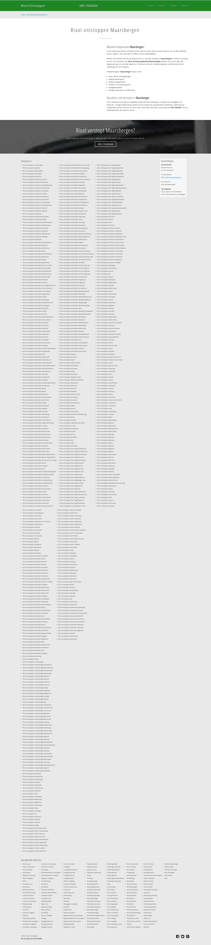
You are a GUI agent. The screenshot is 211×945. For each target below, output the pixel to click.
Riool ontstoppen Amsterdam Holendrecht (36, 377)
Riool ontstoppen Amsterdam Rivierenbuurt (73, 196)
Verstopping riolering (150, 895)
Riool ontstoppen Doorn (104, 222)
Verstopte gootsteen (150, 904)
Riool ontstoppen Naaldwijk (106, 469)
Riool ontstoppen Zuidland (66, 633)
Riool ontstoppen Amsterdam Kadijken (35, 408)
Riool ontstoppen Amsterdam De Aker (35, 297)
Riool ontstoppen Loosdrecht (106, 406)
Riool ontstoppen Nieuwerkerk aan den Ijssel (111, 483)
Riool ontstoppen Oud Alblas (32, 510)
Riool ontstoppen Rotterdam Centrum (35, 562)
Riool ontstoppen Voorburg (66, 562)
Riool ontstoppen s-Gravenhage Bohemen (36, 676)
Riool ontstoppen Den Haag (68, 446)
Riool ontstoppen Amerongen (32, 174)
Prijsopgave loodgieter (70, 904)
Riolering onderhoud (93, 901)
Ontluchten (67, 890)
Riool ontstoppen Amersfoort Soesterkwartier (37, 205)
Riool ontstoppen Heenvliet (105, 314)
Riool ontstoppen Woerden (66, 587)
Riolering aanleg (92, 881)
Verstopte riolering (149, 910)
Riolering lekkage (92, 898)
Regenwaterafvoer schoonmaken (73, 918)
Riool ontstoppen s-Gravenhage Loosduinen (37, 710)
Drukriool (26, 910)
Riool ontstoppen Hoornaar (105, 340)
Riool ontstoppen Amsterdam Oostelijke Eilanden (38, 474)
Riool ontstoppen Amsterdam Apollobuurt (36, 248)
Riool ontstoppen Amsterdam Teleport (72, 242)
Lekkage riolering (46, 927)
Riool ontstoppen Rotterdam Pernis (34, 625)
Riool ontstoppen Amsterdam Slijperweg (72, 216)
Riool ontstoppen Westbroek (67, 579)
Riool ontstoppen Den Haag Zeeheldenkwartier (112, 208)
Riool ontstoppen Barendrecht (69, 365)
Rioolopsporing (132, 892)
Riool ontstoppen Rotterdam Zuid (33, 650)
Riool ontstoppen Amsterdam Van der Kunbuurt (75, 265)
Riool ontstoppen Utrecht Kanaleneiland (35, 839)
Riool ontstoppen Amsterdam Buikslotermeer (37, 274)
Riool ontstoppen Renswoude (32, 536)
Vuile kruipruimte (149, 924)
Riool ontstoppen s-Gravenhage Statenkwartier (38, 742)
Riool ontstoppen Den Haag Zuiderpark (109, 214)
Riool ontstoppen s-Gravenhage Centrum (36, 679)
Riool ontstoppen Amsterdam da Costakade (36, 291)
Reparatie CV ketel (69, 927)
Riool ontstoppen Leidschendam (107, 383)
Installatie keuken (46, 895)
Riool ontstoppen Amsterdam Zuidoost (72, 348)
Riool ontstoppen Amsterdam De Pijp (34, 311)
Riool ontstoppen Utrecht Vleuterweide (70, 533)
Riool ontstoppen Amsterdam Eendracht (35, 337)
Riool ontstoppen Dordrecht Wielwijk (108, 262)
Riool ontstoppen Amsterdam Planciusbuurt (73, 171)
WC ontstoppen (170, 872)
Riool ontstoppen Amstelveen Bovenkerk (36, 216)
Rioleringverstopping (114, 881)
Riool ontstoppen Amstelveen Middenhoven (37, 225)
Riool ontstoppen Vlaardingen (67, 556)
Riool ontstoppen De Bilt (67, 431)
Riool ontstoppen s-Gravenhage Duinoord (36, 685)
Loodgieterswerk (68, 878)
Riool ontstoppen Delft (67, 443)
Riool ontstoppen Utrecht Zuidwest (69, 544)
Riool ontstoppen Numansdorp (107, 494)
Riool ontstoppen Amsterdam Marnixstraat (36, 431)
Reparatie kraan (92, 867)
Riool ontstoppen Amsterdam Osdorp (35, 492)
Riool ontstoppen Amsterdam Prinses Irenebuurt (75, 179)
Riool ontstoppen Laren (104, 374)
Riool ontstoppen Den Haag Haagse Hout (73, 480)
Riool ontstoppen (112, 915)
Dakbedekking (27, 904)
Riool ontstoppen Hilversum (106, 325)
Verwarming (147, 913)
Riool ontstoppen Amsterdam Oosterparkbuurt (38, 480)
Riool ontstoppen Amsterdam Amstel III (35, 245)
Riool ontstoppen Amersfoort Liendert (35, 194)
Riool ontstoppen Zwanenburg (67, 636)
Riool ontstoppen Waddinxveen (68, 570)
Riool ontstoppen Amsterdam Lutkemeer (36, 428)
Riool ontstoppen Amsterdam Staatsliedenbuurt (75, 237)
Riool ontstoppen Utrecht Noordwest (69, 510)
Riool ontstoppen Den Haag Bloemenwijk (73, 460)
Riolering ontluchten (93, 904)
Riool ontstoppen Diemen (105, 219)
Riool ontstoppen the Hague (32, 811)
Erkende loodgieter (29, 913)
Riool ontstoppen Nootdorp (106, 492)
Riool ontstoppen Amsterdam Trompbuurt (73, 248)
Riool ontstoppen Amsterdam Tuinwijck (72, 262)
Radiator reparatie (69, 913)
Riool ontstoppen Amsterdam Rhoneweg (72, 188)
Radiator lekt (67, 910)
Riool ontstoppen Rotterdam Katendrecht (36, 590)
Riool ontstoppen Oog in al (105, 500)
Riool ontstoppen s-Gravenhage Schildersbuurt (38, 733)
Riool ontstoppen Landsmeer (106, 371)
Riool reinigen (111, 918)
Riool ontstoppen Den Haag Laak (70, 489)
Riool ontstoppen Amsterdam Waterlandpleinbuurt (76, 297)
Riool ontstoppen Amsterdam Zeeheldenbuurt (74, 337)
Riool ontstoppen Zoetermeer (67, 604)
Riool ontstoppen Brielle (67, 406)
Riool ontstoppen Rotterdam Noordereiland (37, 610)
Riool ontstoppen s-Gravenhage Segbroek (36, 736)
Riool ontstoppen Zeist (65, 599)
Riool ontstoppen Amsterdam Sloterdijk (72, 222)
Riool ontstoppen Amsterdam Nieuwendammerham (39, 457)
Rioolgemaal (131, 872)
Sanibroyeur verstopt (133, 921)
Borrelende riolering (29, 892)
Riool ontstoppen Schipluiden (32, 785)
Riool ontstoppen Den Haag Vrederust (109, 194)
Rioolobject (130, 881)
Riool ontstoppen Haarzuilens (106, 302)
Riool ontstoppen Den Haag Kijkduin (71, 486)
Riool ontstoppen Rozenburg (32, 656)
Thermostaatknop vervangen (153, 875)
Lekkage (43, 918)
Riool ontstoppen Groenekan (106, 297)
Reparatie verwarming (94, 872)
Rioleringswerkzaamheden (115, 878)
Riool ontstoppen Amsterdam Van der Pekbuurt (75, 268)
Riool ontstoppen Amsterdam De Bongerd (36, 305)
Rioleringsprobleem (113, 870)
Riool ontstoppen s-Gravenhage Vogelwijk (36, 748)
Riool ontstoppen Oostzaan (105, 506)
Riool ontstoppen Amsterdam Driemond (35, 328)
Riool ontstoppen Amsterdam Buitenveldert (36, 277)
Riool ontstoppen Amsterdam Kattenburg (36, 414)
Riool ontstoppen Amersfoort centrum (35, 179)
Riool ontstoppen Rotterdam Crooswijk (35, 567)
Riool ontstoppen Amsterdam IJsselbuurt (35, 394)
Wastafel (146, 927)
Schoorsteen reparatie (134, 927)
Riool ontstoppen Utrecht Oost (68, 513)
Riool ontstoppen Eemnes (105, 271)
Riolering (90, 878)
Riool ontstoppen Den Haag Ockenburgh (110, 171)
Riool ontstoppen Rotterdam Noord (34, 607)
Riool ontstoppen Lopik (104, 408)
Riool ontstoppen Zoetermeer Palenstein (71, 625)
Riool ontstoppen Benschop (68, 374)
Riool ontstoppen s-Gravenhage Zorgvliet (36, 768)
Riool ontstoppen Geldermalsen (107, 288)
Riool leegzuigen (112, 904)
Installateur (44, 887)
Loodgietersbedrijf (69, 872)
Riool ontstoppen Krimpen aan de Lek (109, 357)
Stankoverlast (148, 867)
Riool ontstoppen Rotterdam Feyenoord (35, 576)
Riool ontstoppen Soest (30, 794)
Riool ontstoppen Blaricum (68, 388)
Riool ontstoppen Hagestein (106, 305)
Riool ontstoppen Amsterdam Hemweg (35, 374)
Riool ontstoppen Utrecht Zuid (67, 541)
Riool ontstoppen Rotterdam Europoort (35, 573)
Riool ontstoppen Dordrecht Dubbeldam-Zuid (111, 237)
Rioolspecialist (131, 901)
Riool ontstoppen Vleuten (66, 559)
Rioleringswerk (112, 875)
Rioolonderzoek (132, 884)
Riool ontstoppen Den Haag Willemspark (109, 202)
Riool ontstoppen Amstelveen (32, 214)
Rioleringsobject (112, 864)
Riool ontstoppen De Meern (68, 437)
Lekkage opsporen (47, 924)
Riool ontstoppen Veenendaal (67, 547)
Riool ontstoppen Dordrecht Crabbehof (109, 231)
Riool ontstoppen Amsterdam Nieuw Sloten (36, 449)
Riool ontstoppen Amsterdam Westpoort (72, 320)
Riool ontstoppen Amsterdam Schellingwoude (74, 202)
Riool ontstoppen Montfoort (106, 460)
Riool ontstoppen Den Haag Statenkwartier (110, 185)
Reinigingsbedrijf (68, 924)
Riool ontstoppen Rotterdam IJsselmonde (36, 587)
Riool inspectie (112, 901)
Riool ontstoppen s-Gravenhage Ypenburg (36, 762)
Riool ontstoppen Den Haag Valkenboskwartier (112, 188)
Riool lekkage (111, 907)
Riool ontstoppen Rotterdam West (33, 642)
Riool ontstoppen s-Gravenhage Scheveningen (37, 731)
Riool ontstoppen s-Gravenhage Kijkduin (36, 699)
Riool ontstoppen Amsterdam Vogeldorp (72, 282)
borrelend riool (27, 884)
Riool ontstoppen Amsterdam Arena (34, 251)
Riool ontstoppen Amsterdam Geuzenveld (36, 357)
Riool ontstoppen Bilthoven (68, 386)
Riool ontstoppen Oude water (32, 519)
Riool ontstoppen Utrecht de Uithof (34, 837)
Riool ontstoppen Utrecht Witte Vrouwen (71, 539)
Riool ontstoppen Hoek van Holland (108, 328)
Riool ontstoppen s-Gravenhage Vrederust (36, 751)
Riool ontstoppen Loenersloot (106, 403)
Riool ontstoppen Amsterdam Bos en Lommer (37, 265)
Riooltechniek (131, 907)
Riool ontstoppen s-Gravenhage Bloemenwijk (37, 673)
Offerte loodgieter (69, 881)
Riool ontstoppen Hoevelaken (106, 331)
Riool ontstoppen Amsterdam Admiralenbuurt (37, 242)
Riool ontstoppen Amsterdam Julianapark (36, 406)
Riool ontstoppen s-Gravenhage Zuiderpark (36, 771)
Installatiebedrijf (46, 901)
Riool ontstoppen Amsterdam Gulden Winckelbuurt (39, 365)
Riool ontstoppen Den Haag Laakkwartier (73, 492)
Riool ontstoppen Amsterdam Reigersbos (72, 185)
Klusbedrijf (44, 913)
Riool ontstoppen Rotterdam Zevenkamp (36, 647)
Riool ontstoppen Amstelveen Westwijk (35, 237)
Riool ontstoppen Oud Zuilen (32, 516)
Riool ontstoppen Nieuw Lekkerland (108, 474)
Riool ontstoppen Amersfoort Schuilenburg (36, 202)
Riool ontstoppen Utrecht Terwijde (69, 527)
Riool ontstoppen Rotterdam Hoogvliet (35, 584)
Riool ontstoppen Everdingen (106, 280)
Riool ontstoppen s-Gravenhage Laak (34, 702)
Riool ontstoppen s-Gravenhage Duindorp (36, 682)
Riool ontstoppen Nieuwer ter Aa (107, 480)
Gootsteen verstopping (48, 864)
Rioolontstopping (132, 890)
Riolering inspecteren (93, 890)
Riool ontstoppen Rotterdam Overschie (35, 622)
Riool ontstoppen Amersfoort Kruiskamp (35, 191)
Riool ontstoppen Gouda (105, 291)
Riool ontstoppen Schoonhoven (33, 788)
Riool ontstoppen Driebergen (106, 265)
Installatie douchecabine (49, 892)
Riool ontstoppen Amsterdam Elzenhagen (36, 340)
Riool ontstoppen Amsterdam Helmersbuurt (37, 371)
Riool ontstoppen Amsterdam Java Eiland (36, 400)
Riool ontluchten (112, 913)
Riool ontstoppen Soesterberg (32, 796)
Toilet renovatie (148, 881)
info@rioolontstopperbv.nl (173, 177)
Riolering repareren (93, 918)
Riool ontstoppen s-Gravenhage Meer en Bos (37, 719)
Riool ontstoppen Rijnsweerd (32, 547)
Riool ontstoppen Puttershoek (32, 530)
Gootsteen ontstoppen (30, 927)
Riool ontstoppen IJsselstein (105, 351)
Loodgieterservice (69, 875)
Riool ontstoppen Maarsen (105, 423)
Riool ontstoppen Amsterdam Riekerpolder (73, 191)
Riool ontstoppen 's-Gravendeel (33, 165)
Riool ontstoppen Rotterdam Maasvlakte (35, 602)
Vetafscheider (148, 915)
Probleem (66, 907)
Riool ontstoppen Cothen (68, 426)
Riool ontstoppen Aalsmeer (31, 168)
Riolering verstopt (92, 924)
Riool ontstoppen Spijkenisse (32, 802)
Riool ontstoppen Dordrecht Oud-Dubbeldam (111, 248)
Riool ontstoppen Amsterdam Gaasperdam (36, 351)
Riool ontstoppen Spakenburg (32, 799)
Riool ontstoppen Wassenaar (67, 573)
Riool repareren (112, 927)
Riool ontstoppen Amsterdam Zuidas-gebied (74, 343)
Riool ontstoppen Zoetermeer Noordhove (71, 619)
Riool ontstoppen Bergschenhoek (70, 377)
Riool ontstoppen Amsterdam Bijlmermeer (36, 262)
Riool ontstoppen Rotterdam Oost (33, 616)
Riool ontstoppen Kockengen (106, 354)
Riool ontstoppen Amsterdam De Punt (35, 314)
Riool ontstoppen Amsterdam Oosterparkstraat (38, 483)
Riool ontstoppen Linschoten (106, 397)
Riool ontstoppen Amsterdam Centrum (35, 282)
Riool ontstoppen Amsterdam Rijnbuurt (72, 194)
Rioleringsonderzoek (113, 867)
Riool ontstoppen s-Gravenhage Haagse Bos (37, 690)
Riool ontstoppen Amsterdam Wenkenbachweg (74, 305)
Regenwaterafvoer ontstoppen (73, 915)
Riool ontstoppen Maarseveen (106, 426)
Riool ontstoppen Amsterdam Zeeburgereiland (74, 334)
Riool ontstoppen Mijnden (105, 451)
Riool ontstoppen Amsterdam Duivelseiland (36, 331)
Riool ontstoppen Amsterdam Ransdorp (72, 182)
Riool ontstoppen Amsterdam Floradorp (35, 345)
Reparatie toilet (92, 870)
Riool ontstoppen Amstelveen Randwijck (35, 228)
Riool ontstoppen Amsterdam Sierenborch (73, 214)
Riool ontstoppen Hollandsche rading (109, 334)
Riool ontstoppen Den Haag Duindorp (72, 469)
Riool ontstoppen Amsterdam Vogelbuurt (73, 280)
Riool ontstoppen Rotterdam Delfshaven (35, 570)
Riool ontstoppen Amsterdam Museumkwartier (38, 443)
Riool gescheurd (112, 895)
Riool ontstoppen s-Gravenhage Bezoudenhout (38, 670)
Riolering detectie (92, 884)
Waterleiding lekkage (171, 864)
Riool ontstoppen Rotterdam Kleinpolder (36, 593)
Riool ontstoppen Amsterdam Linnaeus (35, 426)
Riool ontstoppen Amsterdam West (71, 308)
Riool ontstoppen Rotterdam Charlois (35, 564)
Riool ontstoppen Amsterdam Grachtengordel (37, 363)
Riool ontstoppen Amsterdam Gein (34, 354)
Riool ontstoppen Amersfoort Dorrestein (35, 182)
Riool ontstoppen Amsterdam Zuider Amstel (73, 345)
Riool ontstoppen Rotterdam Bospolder (35, 556)
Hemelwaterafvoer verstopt (49, 875)
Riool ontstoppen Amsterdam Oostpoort (35, 486)
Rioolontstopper (132, 887)
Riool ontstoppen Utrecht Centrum (34, 834)
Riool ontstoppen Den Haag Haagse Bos (72, 477)
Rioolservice (130, 898)
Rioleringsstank (112, 872)
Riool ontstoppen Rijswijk (31, 550)
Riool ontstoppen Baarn (67, 360)
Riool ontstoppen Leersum (105, 380)
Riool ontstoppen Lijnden (105, 394)
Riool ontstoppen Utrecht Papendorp (70, 521)
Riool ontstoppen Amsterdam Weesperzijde (73, 302)
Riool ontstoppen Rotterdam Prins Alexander (37, 627)
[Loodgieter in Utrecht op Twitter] (183, 936)
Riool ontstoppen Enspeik (105, 277)
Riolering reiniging (93, 913)
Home (23, 14)
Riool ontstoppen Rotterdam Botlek (34, 559)
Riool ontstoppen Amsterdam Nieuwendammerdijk (39, 454)
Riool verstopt (131, 867)
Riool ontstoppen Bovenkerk (69, 397)
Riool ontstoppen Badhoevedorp (70, 363)
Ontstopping (67, 895)
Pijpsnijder (66, 898)
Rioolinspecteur (132, 875)
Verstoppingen (148, 898)
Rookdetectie (131, 915)
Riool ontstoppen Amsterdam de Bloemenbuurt (38, 302)
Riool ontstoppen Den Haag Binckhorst (72, 457)
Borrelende (26, 887)
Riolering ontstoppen (94, 907)
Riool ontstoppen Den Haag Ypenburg (109, 205)
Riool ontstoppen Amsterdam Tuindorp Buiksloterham (77, 254)
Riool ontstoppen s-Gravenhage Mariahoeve (37, 716)
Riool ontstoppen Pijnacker (31, 527)
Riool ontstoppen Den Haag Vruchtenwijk (110, 196)
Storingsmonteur (149, 872)
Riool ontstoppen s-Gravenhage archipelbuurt (37, 665)
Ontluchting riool (68, 892)
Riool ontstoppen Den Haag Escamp (71, 474)
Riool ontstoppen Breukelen (68, 400)
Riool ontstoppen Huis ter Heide (107, 345)
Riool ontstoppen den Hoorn (106, 216)
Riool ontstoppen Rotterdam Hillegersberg (36, 579)
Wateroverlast (169, 867)
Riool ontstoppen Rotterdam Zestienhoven (36, 645)
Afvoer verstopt (28, 870)
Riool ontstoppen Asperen (68, 354)
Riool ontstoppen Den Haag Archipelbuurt (73, 449)
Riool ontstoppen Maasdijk (105, 434)
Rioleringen (90, 927)
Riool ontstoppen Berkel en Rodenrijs (71, 380)
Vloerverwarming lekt (150, 921)
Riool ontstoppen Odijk (104, 497)
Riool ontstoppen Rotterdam (32, 553)
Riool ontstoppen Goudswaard (106, 294)
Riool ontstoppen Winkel (66, 584)
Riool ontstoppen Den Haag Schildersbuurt (110, 176)
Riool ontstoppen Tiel (30, 814)
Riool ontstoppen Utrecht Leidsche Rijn (35, 845)
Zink (166, 878)
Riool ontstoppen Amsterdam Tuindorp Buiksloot (75, 251)
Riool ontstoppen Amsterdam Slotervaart (72, 231)
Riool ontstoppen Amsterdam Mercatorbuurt (37, 434)
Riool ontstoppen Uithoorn (31, 822)
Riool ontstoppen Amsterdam (32, 239)
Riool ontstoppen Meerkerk (105, 446)
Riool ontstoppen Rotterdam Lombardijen (36, 599)
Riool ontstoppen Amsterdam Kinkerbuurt (36, 417)
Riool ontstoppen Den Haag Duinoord (72, 471)
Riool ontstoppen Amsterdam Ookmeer (35, 466)
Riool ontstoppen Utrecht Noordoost (34, 851)
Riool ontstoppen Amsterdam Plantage (72, 174)
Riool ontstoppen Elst (104, 274)
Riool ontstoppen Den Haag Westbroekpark (110, 199)
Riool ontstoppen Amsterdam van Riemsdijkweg (75, 274)
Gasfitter (25, 915)
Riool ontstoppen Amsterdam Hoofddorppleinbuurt (39, 383)
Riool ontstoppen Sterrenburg (32, 805)
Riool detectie (111, 892)
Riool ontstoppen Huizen (105, 348)
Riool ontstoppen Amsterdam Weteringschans (74, 322)
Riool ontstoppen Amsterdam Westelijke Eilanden (75, 314)
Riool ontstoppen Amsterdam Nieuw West (36, 451)
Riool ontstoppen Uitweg (31, 825)
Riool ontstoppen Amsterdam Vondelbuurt (73, 288)
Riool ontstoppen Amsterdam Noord (34, 463)
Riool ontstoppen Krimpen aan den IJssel (110, 360)
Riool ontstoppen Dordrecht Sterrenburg (109, 254)
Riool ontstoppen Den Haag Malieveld (72, 500)
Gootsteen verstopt (47, 867)
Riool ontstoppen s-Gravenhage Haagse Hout (37, 693)
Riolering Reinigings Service (95, 915)
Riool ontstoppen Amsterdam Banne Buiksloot (37, 254)
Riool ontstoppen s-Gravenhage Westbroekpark (38, 756)
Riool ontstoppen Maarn (104, 417)
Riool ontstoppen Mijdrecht (105, 449)
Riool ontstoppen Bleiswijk (68, 391)
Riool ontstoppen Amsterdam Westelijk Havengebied (76, 311)
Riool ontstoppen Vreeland (66, 567)
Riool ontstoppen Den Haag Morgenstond (110, 168)
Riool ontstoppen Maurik (105, 443)
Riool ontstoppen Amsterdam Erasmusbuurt (37, 343)
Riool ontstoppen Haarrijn (105, 300)
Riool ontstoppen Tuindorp (31, 819)
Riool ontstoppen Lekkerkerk (106, 386)
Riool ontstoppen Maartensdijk (106, 431)
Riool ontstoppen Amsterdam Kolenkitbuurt (37, 420)
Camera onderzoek (29, 898)
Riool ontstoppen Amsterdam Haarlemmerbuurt (38, 368)
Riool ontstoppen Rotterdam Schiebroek (35, 630)
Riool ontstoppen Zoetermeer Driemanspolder (72, 613)
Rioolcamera (131, 870)
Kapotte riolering (46, 907)
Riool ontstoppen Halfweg (105, 308)
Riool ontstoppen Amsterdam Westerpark (73, 317)
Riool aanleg (111, 887)
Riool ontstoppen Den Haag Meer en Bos (72, 506)
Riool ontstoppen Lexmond (105, 391)
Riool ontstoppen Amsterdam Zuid (70, 340)
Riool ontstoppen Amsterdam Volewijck (72, 285)
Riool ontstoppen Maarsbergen (36, 14)
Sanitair (129, 924)
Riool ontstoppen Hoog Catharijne (108, 337)
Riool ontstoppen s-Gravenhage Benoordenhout (38, 668)
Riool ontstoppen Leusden (105, 388)
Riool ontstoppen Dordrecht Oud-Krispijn (110, 251)
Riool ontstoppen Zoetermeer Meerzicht (70, 616)
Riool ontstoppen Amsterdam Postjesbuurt (73, 176)
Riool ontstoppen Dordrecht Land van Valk (110, 242)
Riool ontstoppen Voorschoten (68, 564)
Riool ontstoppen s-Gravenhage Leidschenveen (38, 708)
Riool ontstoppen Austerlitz (68, 357)
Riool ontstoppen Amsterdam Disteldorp (35, 322)
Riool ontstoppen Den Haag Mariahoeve (72, 503)
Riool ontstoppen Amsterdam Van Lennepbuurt (75, 271)
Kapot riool (44, 904)
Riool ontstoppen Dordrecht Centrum (109, 228)
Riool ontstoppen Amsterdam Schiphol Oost (74, 211)
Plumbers (66, 901)
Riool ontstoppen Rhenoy (31, 539)
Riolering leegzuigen (93, 895)
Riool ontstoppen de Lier (67, 434)
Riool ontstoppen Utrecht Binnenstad (35, 828)
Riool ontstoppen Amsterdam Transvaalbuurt (74, 245)
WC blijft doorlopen (171, 870)
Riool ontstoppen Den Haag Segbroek (109, 179)
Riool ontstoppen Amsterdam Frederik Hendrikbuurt (39, 348)
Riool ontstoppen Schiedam (31, 782)
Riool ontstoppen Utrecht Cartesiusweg (35, 831)
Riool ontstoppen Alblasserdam (33, 171)
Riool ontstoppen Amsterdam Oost (34, 469)
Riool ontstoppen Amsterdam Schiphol (72, 208)
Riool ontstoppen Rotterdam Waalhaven (35, 639)
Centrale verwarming (29, 901)
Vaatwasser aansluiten (151, 890)
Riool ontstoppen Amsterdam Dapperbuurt (36, 294)
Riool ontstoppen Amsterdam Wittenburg (73, 328)
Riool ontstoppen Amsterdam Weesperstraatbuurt (75, 300)
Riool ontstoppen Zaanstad (66, 596)
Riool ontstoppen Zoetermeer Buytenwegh (71, 607)
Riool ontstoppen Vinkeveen (67, 553)
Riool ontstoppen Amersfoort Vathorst (35, 208)
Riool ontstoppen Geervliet (105, 285)
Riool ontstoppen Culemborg (69, 428)
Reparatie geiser (92, 864)
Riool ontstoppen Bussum (68, 420)
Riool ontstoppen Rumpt (31, 659)
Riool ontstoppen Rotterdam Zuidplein (35, 653)
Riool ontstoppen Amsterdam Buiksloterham (37, 271)
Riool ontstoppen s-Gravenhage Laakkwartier (37, 705)
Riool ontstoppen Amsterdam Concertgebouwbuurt (39, 285)
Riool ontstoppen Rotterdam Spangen (35, 636)
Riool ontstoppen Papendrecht (32, 524)
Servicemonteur (148, 864)
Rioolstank (130, 904)
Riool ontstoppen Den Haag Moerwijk (109, 165)
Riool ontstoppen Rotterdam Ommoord (35, 613)
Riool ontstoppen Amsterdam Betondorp (36, 257)
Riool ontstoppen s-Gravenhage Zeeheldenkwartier (39, 765)
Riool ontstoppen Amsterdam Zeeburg (72, 331)
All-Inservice (26, 872)
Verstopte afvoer (149, 901)
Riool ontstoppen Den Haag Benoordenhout (74, 451)
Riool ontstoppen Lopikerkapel (106, 411)
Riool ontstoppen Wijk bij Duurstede (69, 582)
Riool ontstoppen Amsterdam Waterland (72, 294)
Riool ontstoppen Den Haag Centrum (71, 466)
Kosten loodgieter (46, 915)
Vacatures (147, 892)
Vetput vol (147, 918)
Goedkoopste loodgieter (30, 921)
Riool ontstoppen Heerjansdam (107, 317)
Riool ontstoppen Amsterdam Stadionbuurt (73, 239)
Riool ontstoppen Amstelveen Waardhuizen (36, 234)
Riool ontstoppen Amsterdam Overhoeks (36, 503)
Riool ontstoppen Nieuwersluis (106, 486)
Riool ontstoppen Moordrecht (106, 463)
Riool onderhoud (112, 910)
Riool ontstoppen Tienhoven (32, 816)
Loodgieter (66, 867)
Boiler (24, 881)
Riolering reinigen (92, 910)
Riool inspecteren (112, 898)
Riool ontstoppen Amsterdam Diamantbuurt (37, 320)
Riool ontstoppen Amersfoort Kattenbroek (36, 188)
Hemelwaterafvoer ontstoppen (51, 872)
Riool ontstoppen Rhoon (31, 541)
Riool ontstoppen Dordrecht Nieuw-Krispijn (110, 245)
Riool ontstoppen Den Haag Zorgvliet (108, 211)
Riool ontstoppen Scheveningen (33, 779)
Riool (109, 884)
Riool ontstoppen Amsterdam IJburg (34, 388)
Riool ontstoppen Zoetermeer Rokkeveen (71, 627)
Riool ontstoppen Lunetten (105, 414)
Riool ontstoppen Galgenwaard (107, 282)
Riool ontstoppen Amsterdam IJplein (34, 391)
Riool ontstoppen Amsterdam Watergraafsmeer (74, 291)
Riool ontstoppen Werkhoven (67, 576)
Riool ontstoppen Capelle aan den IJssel (72, 423)
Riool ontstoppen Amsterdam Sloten (71, 219)
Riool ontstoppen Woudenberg (68, 590)
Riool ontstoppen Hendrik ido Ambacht (109, 322)
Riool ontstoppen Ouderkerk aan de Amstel (36, 521)
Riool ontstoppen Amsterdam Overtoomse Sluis (38, 506)
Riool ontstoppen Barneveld (68, 368)
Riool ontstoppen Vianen (66, 550)
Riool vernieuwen (132, 864)
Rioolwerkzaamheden (134, 913)
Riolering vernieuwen (94, 921)
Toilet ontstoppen (149, 878)
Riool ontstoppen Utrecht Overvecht (69, 519)
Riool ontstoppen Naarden (105, 471)
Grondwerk (44, 870)
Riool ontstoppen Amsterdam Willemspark (73, 325)
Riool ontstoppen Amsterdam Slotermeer (72, 225)
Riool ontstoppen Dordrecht (106, 225)
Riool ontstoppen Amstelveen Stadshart (35, 231)
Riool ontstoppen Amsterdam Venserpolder (73, 277)
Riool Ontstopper (33, 6)
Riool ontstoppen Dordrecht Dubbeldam (109, 234)
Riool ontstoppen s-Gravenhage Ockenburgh (37, 728)
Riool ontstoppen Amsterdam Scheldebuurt (73, 199)
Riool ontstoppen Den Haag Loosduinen (72, 497)
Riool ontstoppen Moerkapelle (106, 454)
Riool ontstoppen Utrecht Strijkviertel (70, 524)
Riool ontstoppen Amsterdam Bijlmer (34, 259)
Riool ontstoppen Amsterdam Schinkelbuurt (73, 205)
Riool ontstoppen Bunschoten (69, 411)
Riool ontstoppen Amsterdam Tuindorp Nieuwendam (76, 257)
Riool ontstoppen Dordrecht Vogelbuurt (109, 259)
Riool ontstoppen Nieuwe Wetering (108, 477)
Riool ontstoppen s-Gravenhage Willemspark (37, 759)
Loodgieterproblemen (70, 870)
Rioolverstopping (132, 910)
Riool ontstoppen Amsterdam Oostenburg (36, 477)
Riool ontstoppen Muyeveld (106, 466)
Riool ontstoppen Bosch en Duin (70, 394)
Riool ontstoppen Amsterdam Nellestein (35, 446)
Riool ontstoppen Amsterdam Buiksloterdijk (37, 268)
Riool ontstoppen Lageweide (106, 368)
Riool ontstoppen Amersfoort (32, 176)
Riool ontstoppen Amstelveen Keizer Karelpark (37, 222)
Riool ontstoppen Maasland (105, 437)
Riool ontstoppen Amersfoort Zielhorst (35, 211)
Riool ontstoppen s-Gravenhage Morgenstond (37, 725)
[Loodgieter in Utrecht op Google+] (188, 936)
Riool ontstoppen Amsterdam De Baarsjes (36, 300)
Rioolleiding (130, 878)
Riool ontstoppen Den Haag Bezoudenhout (73, 454)
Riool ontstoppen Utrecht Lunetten (34, 848)
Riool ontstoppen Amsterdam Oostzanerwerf (37, 489)
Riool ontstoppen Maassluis (105, 440)
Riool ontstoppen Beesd (67, 371)
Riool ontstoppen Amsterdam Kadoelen (35, 411)
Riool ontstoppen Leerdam (105, 377)
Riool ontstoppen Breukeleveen (70, 403)
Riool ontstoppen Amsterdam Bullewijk (35, 280)
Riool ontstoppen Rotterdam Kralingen (35, 596)
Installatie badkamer (47, 890)
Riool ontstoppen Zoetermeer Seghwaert (71, 630)
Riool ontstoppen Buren (67, 417)
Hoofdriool (44, 884)
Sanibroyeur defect (133, 918)
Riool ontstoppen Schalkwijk (32, 774)
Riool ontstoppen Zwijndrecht (67, 639)
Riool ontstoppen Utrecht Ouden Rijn (70, 516)
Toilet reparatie (148, 884)
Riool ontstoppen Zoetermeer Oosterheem (71, 622)
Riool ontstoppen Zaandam (66, 593)
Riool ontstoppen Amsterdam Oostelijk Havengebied (39, 471)
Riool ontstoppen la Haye (105, 363)
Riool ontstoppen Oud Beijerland (33, 513)
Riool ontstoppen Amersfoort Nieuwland (36, 196)
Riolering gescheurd (93, 887)
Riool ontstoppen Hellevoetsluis (107, 320)
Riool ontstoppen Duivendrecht (107, 268)
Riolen (89, 875)
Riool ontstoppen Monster (105, 457)
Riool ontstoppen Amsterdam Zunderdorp (73, 351)
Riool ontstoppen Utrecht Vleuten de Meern (72, 530)
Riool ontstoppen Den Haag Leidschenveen (73, 494)
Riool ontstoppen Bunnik (68, 408)
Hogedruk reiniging (47, 878)
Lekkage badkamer (47, 921)
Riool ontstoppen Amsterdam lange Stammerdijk (38, 423)
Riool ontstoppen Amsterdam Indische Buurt (37, 397)
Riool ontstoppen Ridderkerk (32, 544)
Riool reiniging (111, 921)
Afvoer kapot (27, 864)
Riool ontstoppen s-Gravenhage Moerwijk (36, 722)
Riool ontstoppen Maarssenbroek (107, 428)
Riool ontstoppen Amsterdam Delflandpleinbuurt (38, 317)
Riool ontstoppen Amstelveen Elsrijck (34, 219)
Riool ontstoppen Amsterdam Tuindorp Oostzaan (75, 259)
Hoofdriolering (45, 881)
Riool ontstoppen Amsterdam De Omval (35, 308)
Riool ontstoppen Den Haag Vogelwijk (109, 191)
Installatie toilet (46, 898)
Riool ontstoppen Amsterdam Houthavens (36, 386)
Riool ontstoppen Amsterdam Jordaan (35, 403)
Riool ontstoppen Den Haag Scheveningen (110, 174)
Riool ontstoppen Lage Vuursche (107, 365)
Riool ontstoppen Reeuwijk (31, 533)
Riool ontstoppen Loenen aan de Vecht (109, 400)
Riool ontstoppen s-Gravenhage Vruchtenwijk (37, 753)
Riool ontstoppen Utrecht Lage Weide (35, 842)
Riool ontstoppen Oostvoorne (106, 503)
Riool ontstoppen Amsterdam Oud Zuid (35, 494)
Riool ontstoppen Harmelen (105, 311)
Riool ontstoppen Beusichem (69, 383)
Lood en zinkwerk (69, 864)
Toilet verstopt (148, 887)
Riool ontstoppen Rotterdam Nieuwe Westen (37, 604)
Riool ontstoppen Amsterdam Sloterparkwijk (74, 228)
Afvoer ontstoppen (29, 867)
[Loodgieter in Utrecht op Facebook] (178, 936)
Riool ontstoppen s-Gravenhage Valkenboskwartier (39, 745)
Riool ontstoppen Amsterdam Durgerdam (36, 334)
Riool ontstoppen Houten (105, 343)
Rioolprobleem (131, 895)
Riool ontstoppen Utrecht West (68, 536)
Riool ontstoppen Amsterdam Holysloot (35, 380)
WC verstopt (168, 875)
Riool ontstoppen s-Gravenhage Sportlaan (36, 739)
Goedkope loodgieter (29, 924)
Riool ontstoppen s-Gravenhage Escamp (35, 688)
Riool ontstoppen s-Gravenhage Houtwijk (36, 696)
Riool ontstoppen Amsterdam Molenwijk (35, 440)
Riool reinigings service (114, 924)
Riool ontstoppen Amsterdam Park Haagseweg (74, 168)
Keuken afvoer (45, 910)
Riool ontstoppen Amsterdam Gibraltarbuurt (37, 360)
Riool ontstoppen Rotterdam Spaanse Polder (37, 633)
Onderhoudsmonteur (70, 887)
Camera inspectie (28, 895)
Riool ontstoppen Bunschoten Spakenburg (73, 414)
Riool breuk (111, 890)
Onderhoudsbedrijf (69, 884)
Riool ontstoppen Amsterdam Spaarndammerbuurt (76, 234)
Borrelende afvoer (28, 890)
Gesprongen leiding (29, 918)
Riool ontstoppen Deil (67, 440)
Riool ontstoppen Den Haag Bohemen (72, 463)
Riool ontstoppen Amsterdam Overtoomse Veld (75, 165)
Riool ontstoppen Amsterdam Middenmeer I (37, 437)
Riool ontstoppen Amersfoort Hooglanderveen (37, 185)
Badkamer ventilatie (29, 875)
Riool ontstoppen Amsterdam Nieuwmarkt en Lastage (40, 460)
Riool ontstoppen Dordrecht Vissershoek (109, 257)
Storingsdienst (148, 870)
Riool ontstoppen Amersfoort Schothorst (36, 199)
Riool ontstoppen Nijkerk (105, 489)
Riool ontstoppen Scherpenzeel (33, 776)
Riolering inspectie (93, 892)
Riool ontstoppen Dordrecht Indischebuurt (110, 239)
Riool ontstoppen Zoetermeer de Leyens (70, 610)
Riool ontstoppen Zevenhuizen (68, 602)
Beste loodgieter (28, 878)
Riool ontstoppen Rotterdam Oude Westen (36, 619)
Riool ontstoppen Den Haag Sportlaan (109, 182)
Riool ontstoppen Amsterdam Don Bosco (36, 325)
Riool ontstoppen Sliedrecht (32, 791)
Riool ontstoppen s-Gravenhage (33, 662)
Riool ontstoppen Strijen (30, 808)
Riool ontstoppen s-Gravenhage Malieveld (36, 713)
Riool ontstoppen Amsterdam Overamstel (36, 500)
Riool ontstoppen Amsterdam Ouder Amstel (37, 497)
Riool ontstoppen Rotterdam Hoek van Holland (38, 582)
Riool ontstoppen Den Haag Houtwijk (71, 483)
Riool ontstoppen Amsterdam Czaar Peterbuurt (38, 288)
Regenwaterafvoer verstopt (72, 921)
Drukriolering (27, 907)
